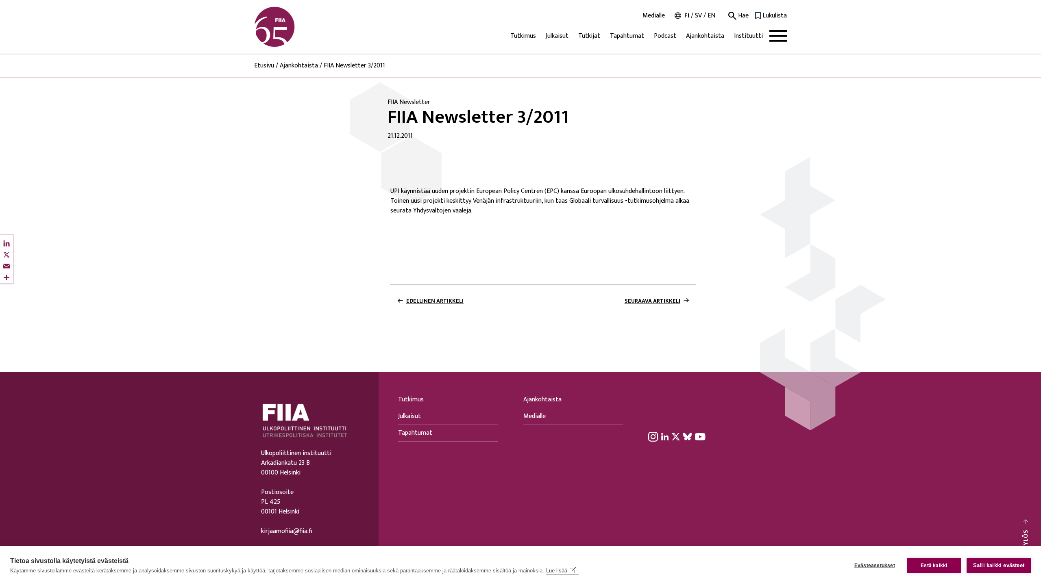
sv (698, 15)
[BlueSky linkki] (687, 436)
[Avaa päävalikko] (778, 36)
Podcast (665, 35)
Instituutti (748, 35)
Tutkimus (523, 35)
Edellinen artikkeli (435, 301)
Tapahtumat (627, 35)
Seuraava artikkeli (652, 301)
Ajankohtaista (705, 35)
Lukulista (774, 16)
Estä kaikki (934, 565)
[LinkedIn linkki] (665, 436)
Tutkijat (589, 35)
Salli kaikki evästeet (998, 565)
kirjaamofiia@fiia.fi (286, 531)
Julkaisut (557, 35)
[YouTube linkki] (700, 436)
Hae (742, 16)
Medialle (653, 16)
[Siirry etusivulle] (293, 26)
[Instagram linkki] (653, 436)
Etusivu (264, 65)
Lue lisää (556, 571)
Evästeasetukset (874, 565)
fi (686, 15)
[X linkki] (676, 436)
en (711, 15)
